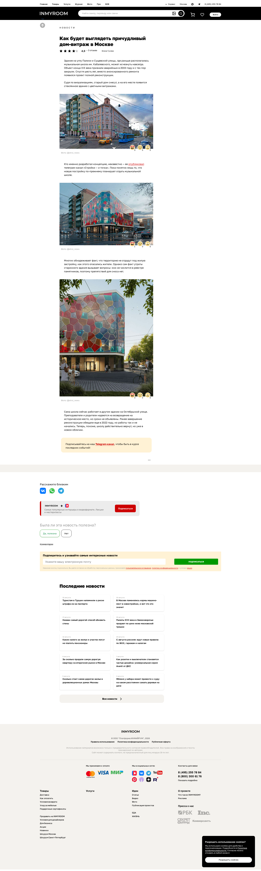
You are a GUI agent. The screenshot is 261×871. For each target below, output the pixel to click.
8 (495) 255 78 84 (213, 4)
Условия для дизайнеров (52, 820)
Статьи (135, 795)
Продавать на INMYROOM (52, 816)
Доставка (44, 795)
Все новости (109, 698)
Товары (55, 4)
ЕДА (134, 812)
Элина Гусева (108, 51)
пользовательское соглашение (138, 568)
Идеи (135, 790)
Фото (89, 4)
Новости (67, 27)
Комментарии (46, 544)
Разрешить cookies (228, 859)
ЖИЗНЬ (136, 816)
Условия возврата (48, 802)
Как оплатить (46, 798)
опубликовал (136, 164)
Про (99, 4)
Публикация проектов (143, 805)
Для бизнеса (46, 823)
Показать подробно (187, 780)
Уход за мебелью (48, 805)
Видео (135, 798)
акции (189, 568)
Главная (43, 4)
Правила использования (102, 742)
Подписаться (125, 508)
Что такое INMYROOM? (189, 795)
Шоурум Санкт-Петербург (53, 837)
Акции (43, 827)
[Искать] (181, 13)
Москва (183, 4)
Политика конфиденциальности (133, 742)
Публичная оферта (161, 742)
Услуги (67, 4)
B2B (107, 4)
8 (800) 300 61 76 (190, 776)
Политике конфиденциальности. (226, 849)
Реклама (182, 798)
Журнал (79, 4)
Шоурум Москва (48, 834)
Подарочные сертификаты (53, 809)
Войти (215, 14)
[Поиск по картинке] (174, 13)
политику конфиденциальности (165, 568)
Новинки (44, 830)
